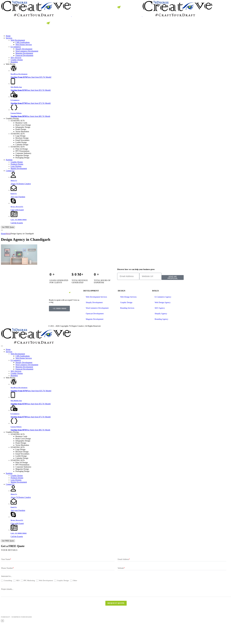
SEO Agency (160, 308)
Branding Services (127, 308)
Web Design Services (128, 297)
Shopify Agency (161, 314)
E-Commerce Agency (163, 297)
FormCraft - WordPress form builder (16, 617)
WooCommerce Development (97, 308)
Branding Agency (161, 319)
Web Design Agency (162, 302)
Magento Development (94, 319)
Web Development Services (96, 297)
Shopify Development (94, 302)
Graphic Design (126, 302)
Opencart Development (95, 314)
